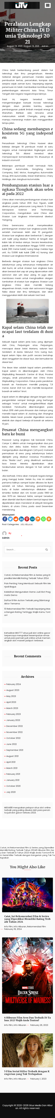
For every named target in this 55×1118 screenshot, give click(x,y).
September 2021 (14, 750)
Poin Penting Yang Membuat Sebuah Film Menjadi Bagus (27, 585)
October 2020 (13, 785)
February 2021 (13, 773)
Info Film (8, 926)
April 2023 (11, 702)
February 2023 (13, 714)
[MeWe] (32, 518)
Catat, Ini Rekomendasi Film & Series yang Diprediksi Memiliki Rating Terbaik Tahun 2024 (27, 576)
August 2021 (12, 756)
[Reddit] (15, 518)
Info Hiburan (27, 524)
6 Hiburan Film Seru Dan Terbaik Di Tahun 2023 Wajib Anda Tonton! (27, 1019)
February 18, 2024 (13, 929)
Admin (45, 46)
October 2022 (13, 738)
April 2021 (11, 762)
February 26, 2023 (39, 1025)
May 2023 (11, 696)
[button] (48, 5)
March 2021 (11, 768)
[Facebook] (4, 518)
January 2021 (12, 780)
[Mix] (37, 518)
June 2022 (11, 744)
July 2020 (11, 792)
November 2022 (14, 732)
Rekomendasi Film (36, 926)
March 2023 (12, 708)
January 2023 (13, 720)
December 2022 (14, 726)
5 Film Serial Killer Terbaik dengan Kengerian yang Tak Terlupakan (27, 1072)
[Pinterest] (26, 518)
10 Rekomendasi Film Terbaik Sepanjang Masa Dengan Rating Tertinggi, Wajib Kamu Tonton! (27, 612)
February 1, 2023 (38, 1079)
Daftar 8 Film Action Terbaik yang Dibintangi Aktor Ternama (27, 602)
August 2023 (12, 690)
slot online (45, 807)
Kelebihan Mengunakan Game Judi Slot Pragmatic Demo (27, 593)
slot (35, 633)
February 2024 (13, 684)
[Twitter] (10, 518)
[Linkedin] (21, 518)
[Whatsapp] (43, 518)
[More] (48, 518)
